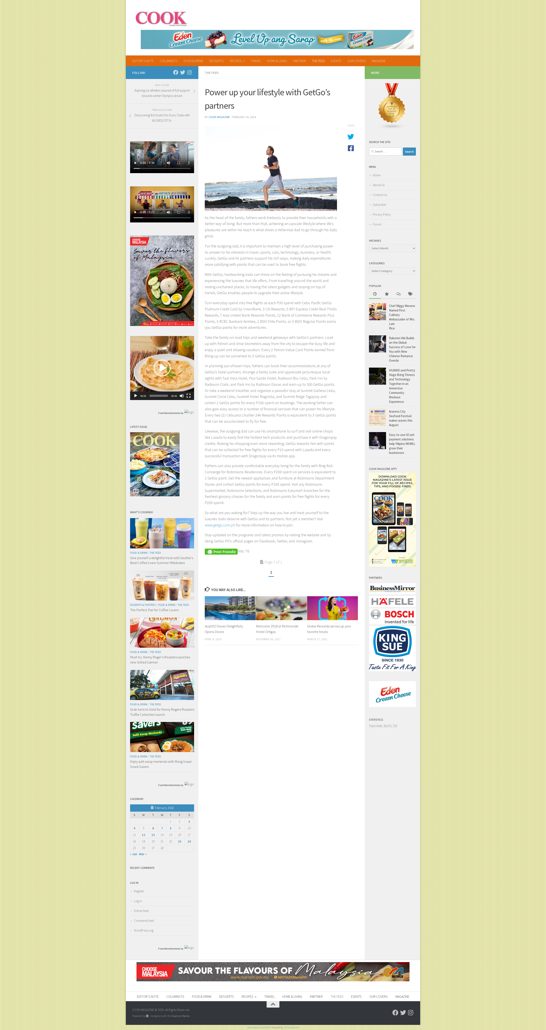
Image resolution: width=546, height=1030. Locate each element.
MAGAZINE (379, 61)
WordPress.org (143, 930)
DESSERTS (216, 61)
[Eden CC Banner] (277, 39)
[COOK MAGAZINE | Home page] (161, 18)
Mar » (143, 854)
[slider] (159, 396)
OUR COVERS (356, 61)
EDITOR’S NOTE (143, 61)
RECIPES (236, 61)
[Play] (136, 396)
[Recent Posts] (375, 294)
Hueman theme (180, 1016)
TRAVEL (256, 61)
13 (153, 835)
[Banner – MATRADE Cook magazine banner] (273, 980)
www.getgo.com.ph (220, 525)
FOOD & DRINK (193, 61)
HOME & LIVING (277, 61)
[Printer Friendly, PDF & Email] (221, 551)
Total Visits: (376, 726)
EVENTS (336, 61)
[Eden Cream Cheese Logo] (392, 706)
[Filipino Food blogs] (392, 128)
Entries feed (141, 911)
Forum (377, 224)
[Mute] (182, 396)
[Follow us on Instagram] (189, 72)
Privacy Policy (382, 214)
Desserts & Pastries (143, 605)
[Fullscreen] (188, 396)
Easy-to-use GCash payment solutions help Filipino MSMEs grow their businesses (402, 444)
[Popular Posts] (386, 294)
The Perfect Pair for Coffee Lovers (154, 610)
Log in (138, 901)
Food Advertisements (169, 413)
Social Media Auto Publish (259, 1027)
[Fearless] (162, 325)
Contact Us (380, 195)
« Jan (133, 854)
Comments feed (144, 921)
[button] (162, 368)
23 (179, 841)
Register (139, 891)
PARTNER (299, 61)
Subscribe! (379, 205)
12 (143, 835)
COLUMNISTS (169, 61)
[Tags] (410, 294)
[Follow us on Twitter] (182, 72)
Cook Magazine (219, 117)
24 (189, 841)
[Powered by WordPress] (147, 1016)
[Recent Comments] (398, 294)
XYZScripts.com (291, 1027)
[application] (162, 368)
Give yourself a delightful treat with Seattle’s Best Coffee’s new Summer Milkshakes (161, 560)
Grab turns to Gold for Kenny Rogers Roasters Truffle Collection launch (162, 712)
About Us (379, 185)
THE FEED (318, 61)
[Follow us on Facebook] (175, 72)
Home (376, 175)
